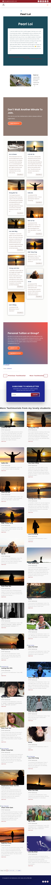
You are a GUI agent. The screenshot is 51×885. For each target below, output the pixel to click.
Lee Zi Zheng (12, 305)
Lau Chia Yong (33, 758)
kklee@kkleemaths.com (10, 1)
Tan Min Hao (32, 629)
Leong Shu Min (6, 668)
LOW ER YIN (31, 154)
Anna (30, 742)
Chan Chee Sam (7, 807)
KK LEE (29, 878)
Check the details (14, 123)
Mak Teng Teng (32, 252)
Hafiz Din (30, 193)
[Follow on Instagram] (43, 1)
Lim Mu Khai (32, 852)
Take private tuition (15, 353)
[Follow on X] (41, 1)
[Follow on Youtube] (47, 1)
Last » (19, 870)
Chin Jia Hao (32, 711)
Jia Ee (29, 281)
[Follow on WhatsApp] (45, 1)
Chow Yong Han (7, 750)
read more (20, 174)
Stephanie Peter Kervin (10, 649)
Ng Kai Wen (5, 618)
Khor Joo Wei (33, 790)
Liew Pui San (33, 647)
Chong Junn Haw (14, 268)
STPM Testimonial (27, 10)
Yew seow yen (33, 563)
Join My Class (13, 348)
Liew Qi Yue (31, 220)
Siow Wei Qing (33, 677)
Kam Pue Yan (6, 586)
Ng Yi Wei (31, 821)
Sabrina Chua (6, 843)
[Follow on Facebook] (38, 1)
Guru (30, 599)
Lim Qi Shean (13, 154)
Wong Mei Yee (13, 193)
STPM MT (7, 364)
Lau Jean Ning (13, 231)
